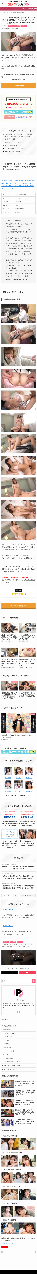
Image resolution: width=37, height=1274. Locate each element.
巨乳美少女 (11, 25)
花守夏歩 (18, 778)
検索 (15, 895)
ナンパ (20, 944)
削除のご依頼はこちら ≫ (8, 1243)
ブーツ (15, 944)
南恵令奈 (6, 944)
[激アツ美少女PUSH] (18, 3)
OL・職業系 (17, 25)
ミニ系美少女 (8, 1040)
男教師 (30, 944)
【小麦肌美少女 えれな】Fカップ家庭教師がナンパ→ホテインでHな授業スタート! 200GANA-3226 (19, 136)
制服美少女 (7, 1029)
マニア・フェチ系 (9, 1051)
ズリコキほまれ (8, 926)
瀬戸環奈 (8, 791)
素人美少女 (23, 25)
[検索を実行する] (34, 981)
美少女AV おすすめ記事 (12, 151)
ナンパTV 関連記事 (11, 145)
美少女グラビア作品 (9, 1069)
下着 (28, 946)
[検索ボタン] (3, 3)
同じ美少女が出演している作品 (15, 148)
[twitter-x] (18, 1012)
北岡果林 (8, 778)
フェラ (10, 944)
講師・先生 (9, 946)
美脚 (24, 946)
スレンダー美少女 (9, 1033)
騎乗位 (3, 946)
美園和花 (29, 791)
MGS (20, 946)
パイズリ (25, 944)
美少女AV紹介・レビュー (11, 1026)
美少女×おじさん (9, 1036)
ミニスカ (15, 946)
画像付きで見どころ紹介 (13, 142)
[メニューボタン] (33, 3)
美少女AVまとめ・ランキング (12, 1061)
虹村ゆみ (29, 778)
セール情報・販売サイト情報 (12, 1065)
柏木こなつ (18, 791)
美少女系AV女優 (8, 1058)
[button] (9, 972)
